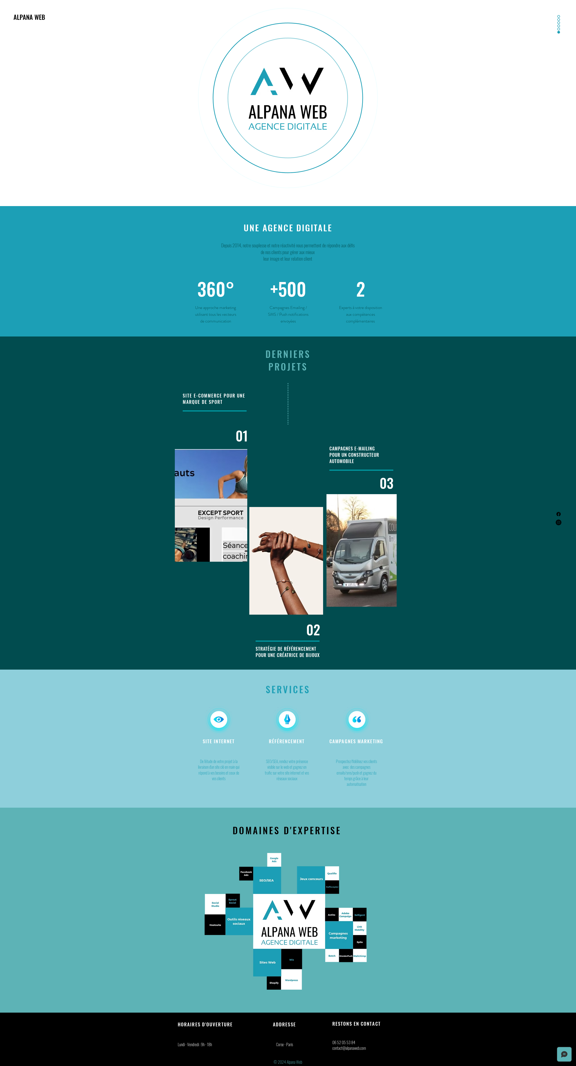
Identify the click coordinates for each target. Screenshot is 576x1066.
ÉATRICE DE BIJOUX (301, 655)
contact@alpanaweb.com (349, 1048)
